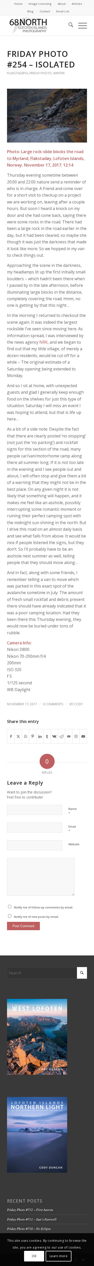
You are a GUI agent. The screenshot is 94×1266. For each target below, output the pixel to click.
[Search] (68, 25)
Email (72, 829)
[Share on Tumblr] (47, 736)
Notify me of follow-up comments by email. (43, 907)
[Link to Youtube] (83, 736)
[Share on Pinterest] (32, 736)
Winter (59, 73)
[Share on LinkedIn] (39, 736)
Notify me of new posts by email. (36, 917)
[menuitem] (18, 4)
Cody (78, 704)
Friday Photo (41, 73)
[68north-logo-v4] (39, 25)
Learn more (59, 1256)
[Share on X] (18, 736)
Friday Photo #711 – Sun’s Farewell (31, 1219)
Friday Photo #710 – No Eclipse (29, 1228)
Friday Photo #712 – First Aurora (30, 1209)
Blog (30, 11)
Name (72, 811)
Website (73, 844)
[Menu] (80, 25)
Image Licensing (40, 4)
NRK (43, 342)
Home (18, 4)
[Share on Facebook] (11, 736)
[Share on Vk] (54, 736)
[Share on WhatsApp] (25, 736)
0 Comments (53, 704)
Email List (62, 11)
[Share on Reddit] (61, 736)
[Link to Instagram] (75, 736)
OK (34, 1256)
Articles (77, 4)
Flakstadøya (17, 73)
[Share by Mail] (68, 736)
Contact (45, 11)
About (62, 4)
